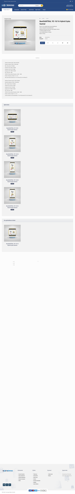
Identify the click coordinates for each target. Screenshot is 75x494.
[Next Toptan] (8, 5)
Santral (46, 38)
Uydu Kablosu (35, 483)
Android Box (35, 475)
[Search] (41, 5)
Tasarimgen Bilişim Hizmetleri (10, 492)
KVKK (20, 480)
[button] (70, 1)
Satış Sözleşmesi (22, 475)
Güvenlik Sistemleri (36, 480)
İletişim (49, 475)
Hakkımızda (50, 474)
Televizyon (35, 474)
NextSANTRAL (47, 37)
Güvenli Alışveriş (21, 474)
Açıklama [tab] (37, 57)
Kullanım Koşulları (22, 479)
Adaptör (34, 482)
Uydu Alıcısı (35, 477)
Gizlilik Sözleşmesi (22, 477)
